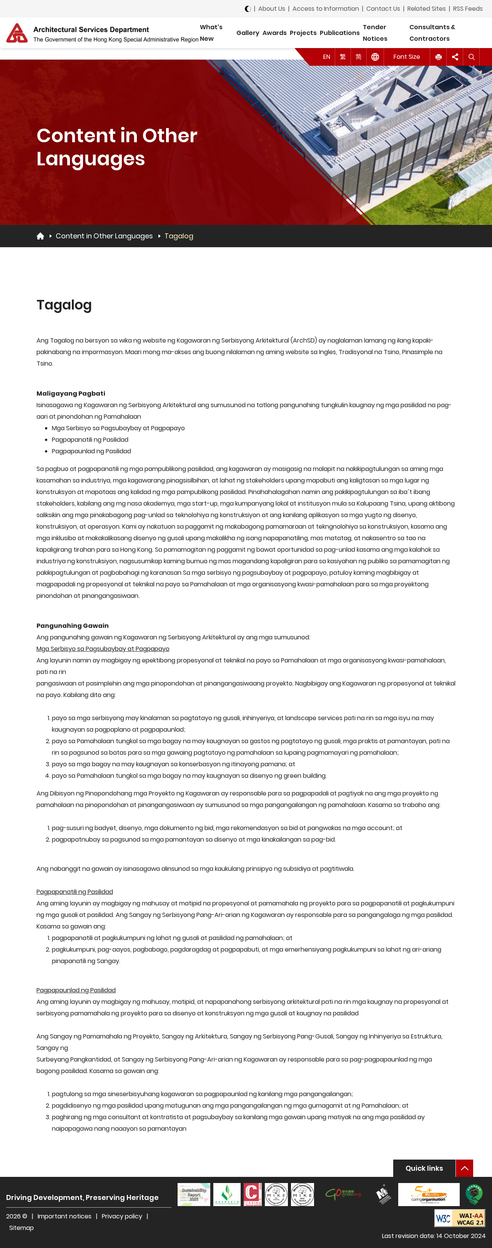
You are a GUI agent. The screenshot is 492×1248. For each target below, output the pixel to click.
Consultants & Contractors (432, 33)
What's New (211, 33)
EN (326, 56)
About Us (271, 8)
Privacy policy (122, 1216)
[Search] (471, 57)
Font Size (407, 56)
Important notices (65, 1216)
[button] (438, 57)
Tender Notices (375, 33)
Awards (275, 32)
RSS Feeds (468, 8)
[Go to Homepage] (40, 236)
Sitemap (21, 1227)
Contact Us (383, 8)
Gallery (247, 32)
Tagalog (179, 236)
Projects (303, 32)
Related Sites (426, 8)
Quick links (424, 1168)
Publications (340, 32)
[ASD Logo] (102, 32)
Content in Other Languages (104, 236)
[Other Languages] (375, 57)
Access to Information (326, 8)
